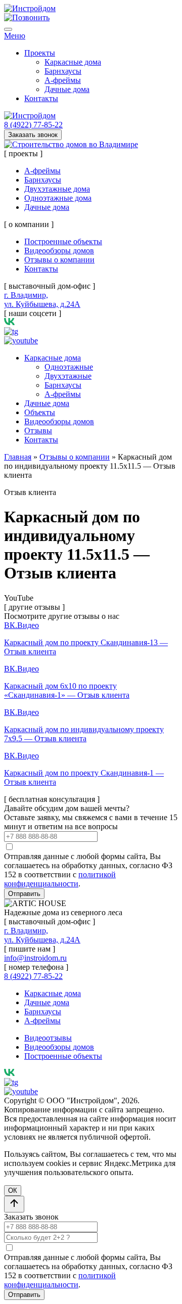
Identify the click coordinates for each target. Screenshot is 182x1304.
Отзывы (38, 430)
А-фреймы (62, 80)
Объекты (39, 412)
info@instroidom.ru (35, 958)
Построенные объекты (63, 241)
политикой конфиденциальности (60, 879)
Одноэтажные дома (58, 198)
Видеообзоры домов (59, 250)
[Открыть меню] (8, 29)
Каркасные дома (72, 62)
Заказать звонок (33, 135)
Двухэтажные (68, 376)
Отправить (24, 893)
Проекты (39, 53)
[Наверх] (14, 1204)
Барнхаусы (62, 71)
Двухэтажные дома (57, 189)
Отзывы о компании (59, 259)
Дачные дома (66, 89)
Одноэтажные (68, 367)
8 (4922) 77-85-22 (33, 124)
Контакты (41, 98)
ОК (12, 1190)
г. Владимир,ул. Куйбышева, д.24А (42, 299)
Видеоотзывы (48, 1037)
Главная (17, 457)
